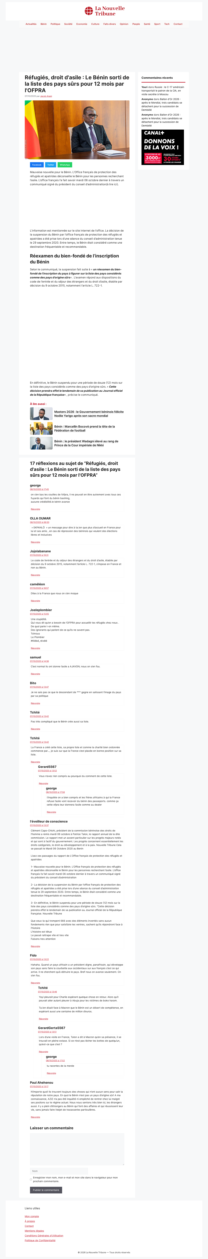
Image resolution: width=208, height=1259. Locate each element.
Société (68, 24)
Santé (147, 24)
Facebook (36, 165)
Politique (55, 24)
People (136, 24)
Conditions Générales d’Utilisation (44, 1235)
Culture (95, 24)
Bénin (44, 24)
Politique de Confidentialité (40, 1240)
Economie (81, 24)
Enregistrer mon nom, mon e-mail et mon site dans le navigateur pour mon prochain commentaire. (75, 1179)
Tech (167, 24)
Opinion (124, 24)
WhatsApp (65, 165)
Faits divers (109, 24)
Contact (178, 24)
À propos (30, 1221)
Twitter (50, 165)
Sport (157, 24)
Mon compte (32, 1216)
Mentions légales (34, 1230)
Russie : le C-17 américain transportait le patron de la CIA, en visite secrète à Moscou (162, 91)
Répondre (35, 509)
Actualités (31, 24)
